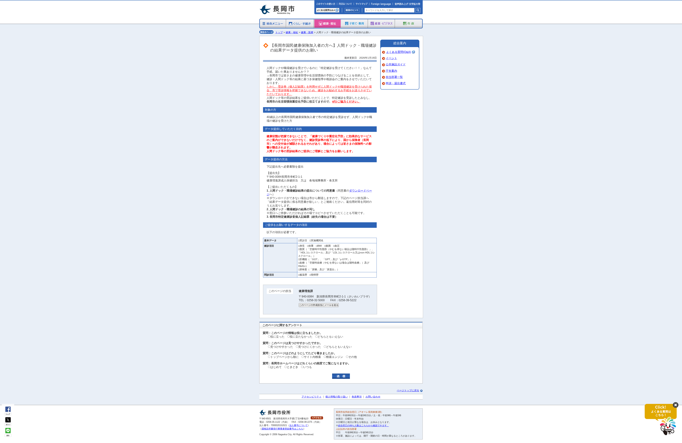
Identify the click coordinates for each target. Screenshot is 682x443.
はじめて (276, 367)
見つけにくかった (309, 346)
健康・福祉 (292, 32)
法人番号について (298, 425)
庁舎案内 (391, 70)
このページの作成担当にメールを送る (318, 305)
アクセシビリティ (311, 396)
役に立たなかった (301, 336)
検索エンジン (334, 356)
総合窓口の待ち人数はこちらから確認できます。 (363, 425)
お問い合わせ (373, 396)
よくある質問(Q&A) (398, 51)
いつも (307, 367)
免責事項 (357, 396)
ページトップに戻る (408, 390)
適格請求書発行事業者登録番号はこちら (282, 428)
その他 (352, 356)
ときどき (292, 367)
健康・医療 (307, 32)
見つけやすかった (281, 346)
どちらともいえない (330, 336)
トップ (279, 32)
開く (662, 419)
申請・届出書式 (396, 83)
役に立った (277, 336)
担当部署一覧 (394, 77)
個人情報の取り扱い (336, 396)
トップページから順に (284, 356)
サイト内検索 (312, 356)
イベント (391, 58)
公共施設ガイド (396, 64)
